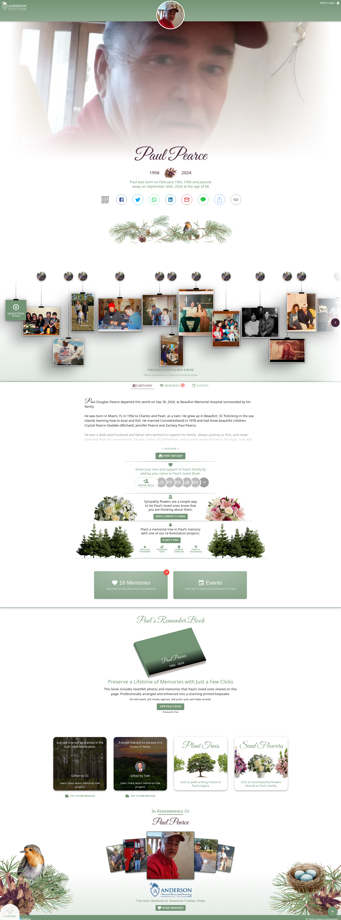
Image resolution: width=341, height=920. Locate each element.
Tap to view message (82, 796)
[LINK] (236, 199)
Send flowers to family (170, 516)
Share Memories (172, 907)
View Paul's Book (170, 706)
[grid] (170, 325)
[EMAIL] (187, 199)
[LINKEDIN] (170, 199)
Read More (170, 449)
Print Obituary (173, 455)
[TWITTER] (137, 199)
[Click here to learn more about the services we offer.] (170, 890)
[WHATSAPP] (154, 199)
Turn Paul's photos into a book (170, 370)
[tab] (142, 385)
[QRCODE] (105, 199)
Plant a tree (170, 540)
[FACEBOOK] (121, 199)
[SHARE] (219, 199)
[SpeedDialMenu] (332, 911)
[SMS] (203, 199)
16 (166, 572)
